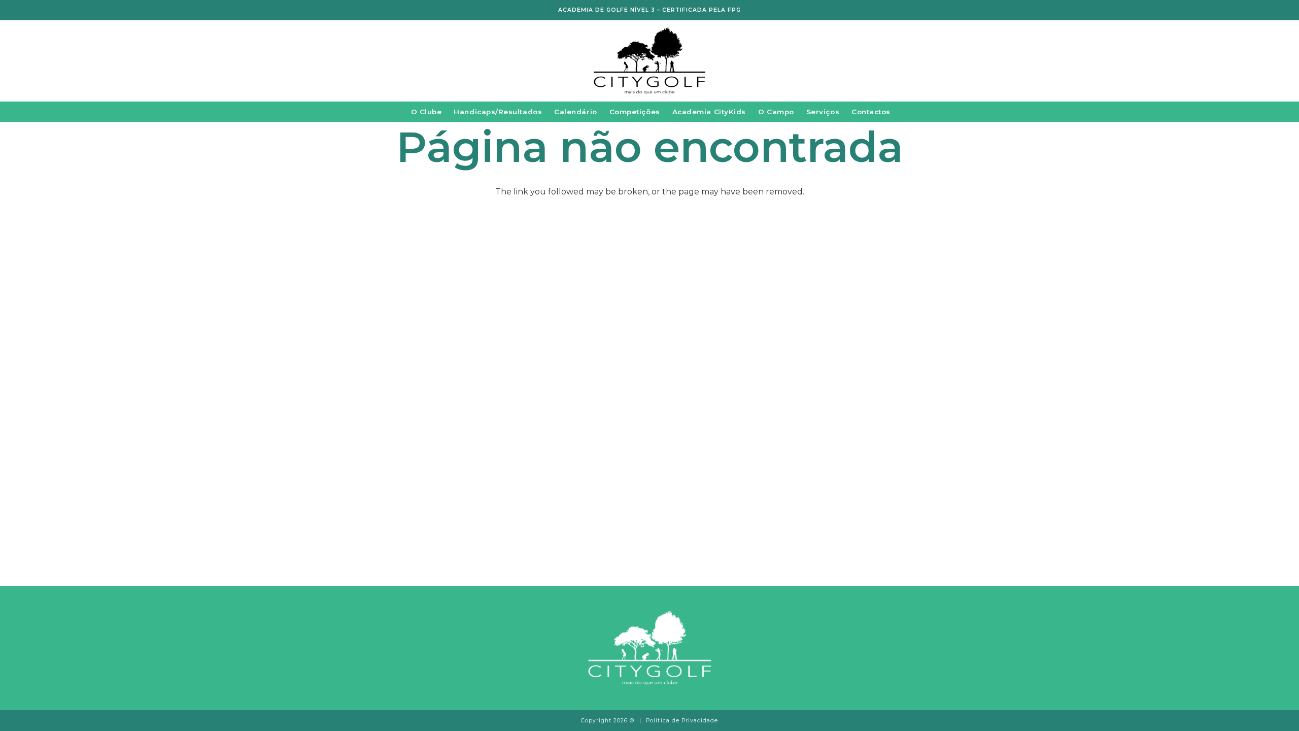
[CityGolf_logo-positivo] (649, 61)
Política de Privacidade (682, 720)
